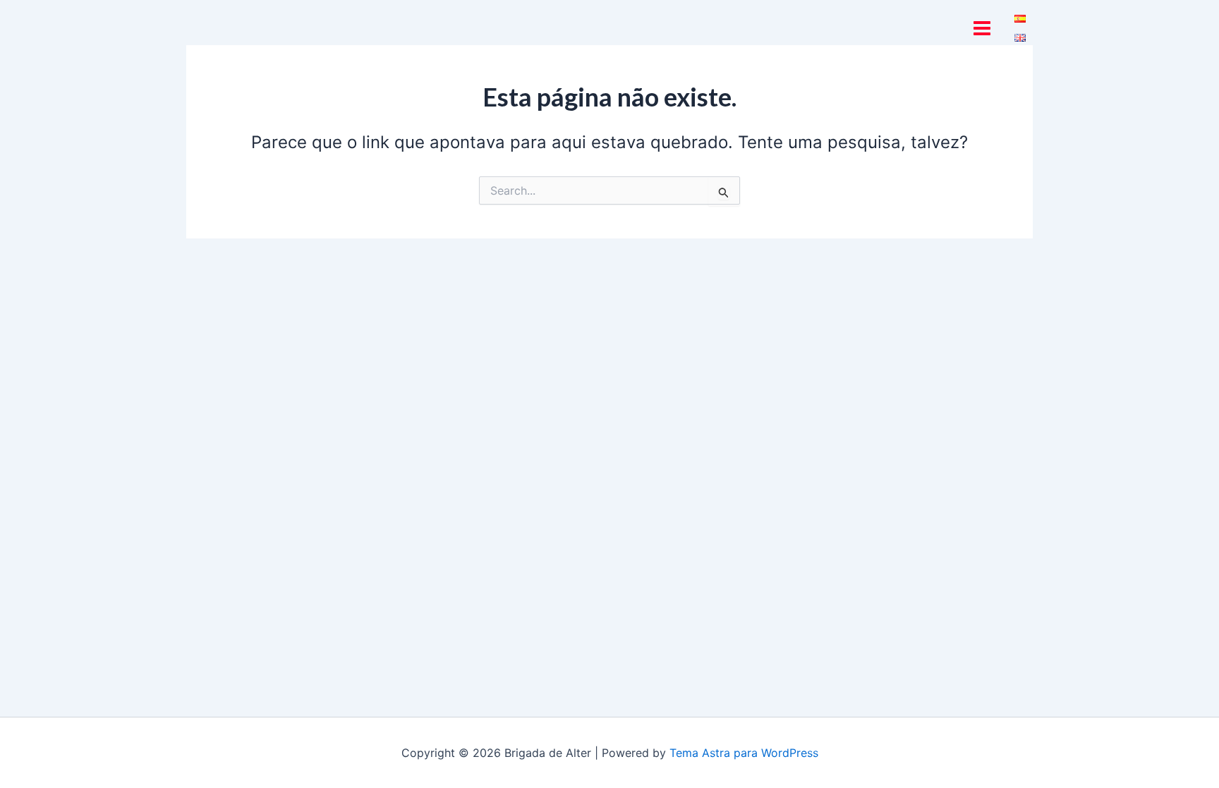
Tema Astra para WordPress (743, 753)
